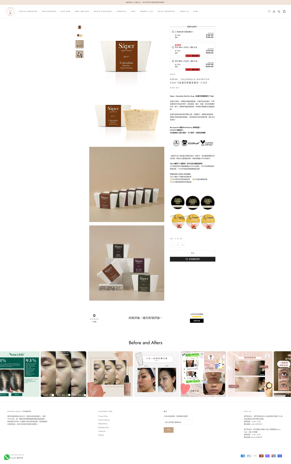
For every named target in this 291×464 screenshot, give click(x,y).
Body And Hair (82, 11)
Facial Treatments (166, 11)
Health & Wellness (103, 11)
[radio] (192, 34)
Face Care (65, 11)
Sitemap (101, 435)
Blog (195, 11)
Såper (172, 74)
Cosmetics (122, 11)
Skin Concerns (49, 11)
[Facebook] (175, 238)
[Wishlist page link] (269, 11)
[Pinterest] (181, 238)
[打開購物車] (284, 11)
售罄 (192, 253)
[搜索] (279, 11)
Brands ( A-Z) (146, 11)
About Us (184, 11)
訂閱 (168, 430)
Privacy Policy (103, 416)
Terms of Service (104, 420)
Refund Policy (103, 424)
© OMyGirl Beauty (16, 455)
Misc (133, 11)
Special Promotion (28, 11)
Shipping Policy (103, 427)
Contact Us (102, 431)
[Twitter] (178, 238)
